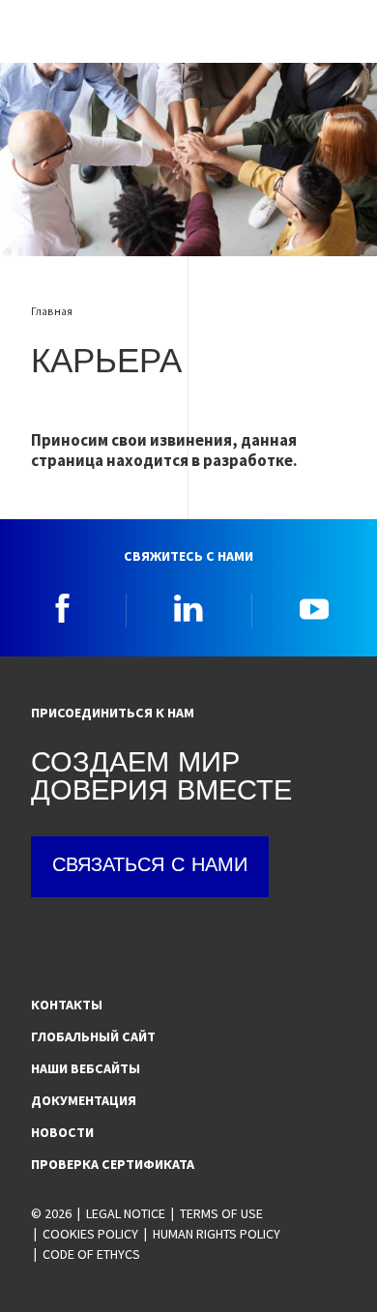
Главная (51, 311)
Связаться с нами (149, 866)
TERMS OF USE (221, 1213)
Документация (83, 1100)
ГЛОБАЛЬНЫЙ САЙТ (93, 1036)
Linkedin (188, 608)
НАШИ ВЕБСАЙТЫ (85, 1068)
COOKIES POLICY (90, 1233)
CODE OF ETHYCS (91, 1254)
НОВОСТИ (62, 1132)
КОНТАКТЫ (66, 1004)
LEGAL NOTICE (125, 1213)
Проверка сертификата (112, 1164)
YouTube (314, 608)
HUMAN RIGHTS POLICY (216, 1233)
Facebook (62, 608)
